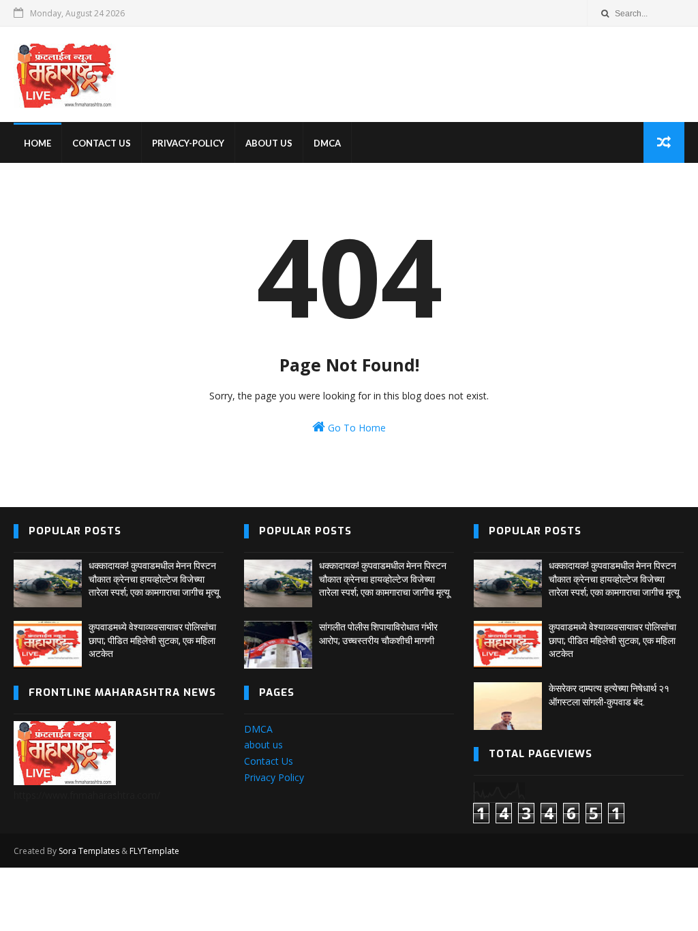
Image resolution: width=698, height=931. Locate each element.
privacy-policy (188, 143)
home (37, 143)
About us (268, 143)
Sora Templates (89, 851)
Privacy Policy (274, 777)
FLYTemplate (154, 851)
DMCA (327, 143)
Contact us (101, 143)
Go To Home (355, 427)
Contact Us (268, 760)
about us (263, 744)
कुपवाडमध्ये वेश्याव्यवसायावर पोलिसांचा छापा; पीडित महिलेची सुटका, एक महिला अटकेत (152, 640)
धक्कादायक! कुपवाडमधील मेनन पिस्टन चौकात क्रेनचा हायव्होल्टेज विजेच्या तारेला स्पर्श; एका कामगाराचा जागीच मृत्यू (154, 579)
